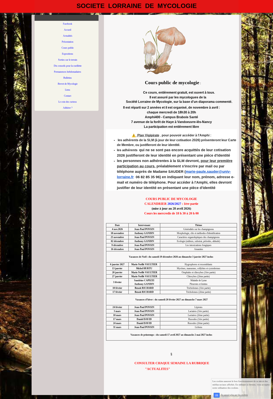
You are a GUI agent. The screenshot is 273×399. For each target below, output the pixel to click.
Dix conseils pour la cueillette (68, 65)
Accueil (67, 29)
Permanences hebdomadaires (67, 71)
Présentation (67, 41)
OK (216, 395)
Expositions (67, 53)
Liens (67, 89)
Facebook (67, 23)
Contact (67, 95)
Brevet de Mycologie (68, 83)
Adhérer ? (67, 107)
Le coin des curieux (67, 101)
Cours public (68, 47)
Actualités (67, 35)
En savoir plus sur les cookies (234, 395)
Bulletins (67, 77)
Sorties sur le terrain (67, 59)
